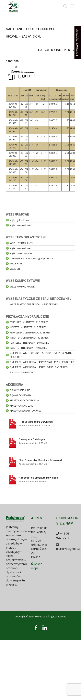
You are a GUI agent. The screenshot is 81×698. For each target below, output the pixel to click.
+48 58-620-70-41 (63, 535)
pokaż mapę (36, 566)
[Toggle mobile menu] (73, 6)
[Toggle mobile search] (65, 6)
